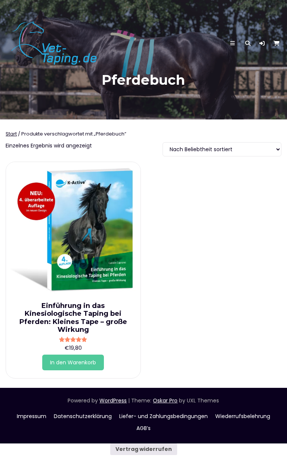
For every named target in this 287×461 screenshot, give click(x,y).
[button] (262, 43)
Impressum (31, 416)
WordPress (113, 400)
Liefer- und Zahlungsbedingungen (163, 416)
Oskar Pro (165, 400)
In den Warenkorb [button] (73, 362)
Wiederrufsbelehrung (242, 416)
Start (11, 133)
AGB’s (143, 428)
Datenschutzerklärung (83, 416)
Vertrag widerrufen (143, 449)
